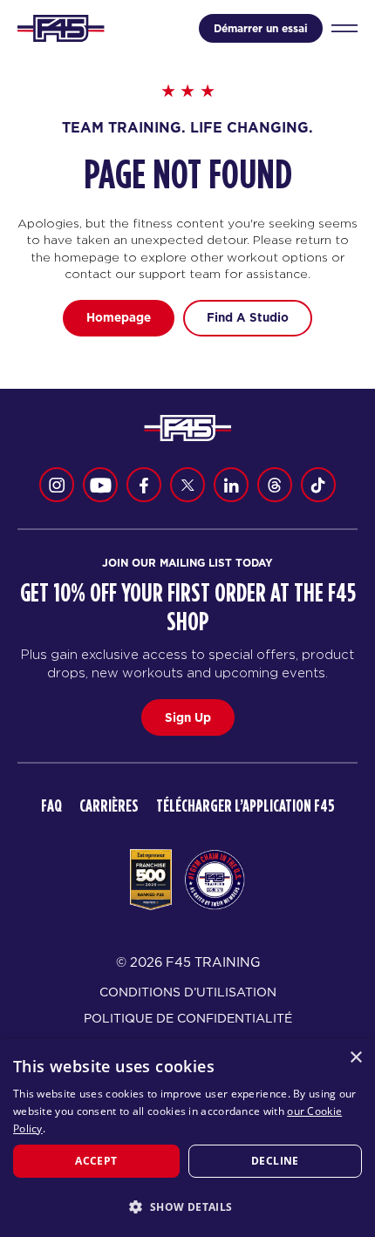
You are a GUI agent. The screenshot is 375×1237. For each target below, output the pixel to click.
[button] (187, 1206)
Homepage (118, 317)
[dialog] (187, 1138)
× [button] (355, 1057)
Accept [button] (96, 1160)
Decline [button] (275, 1160)
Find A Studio (248, 317)
